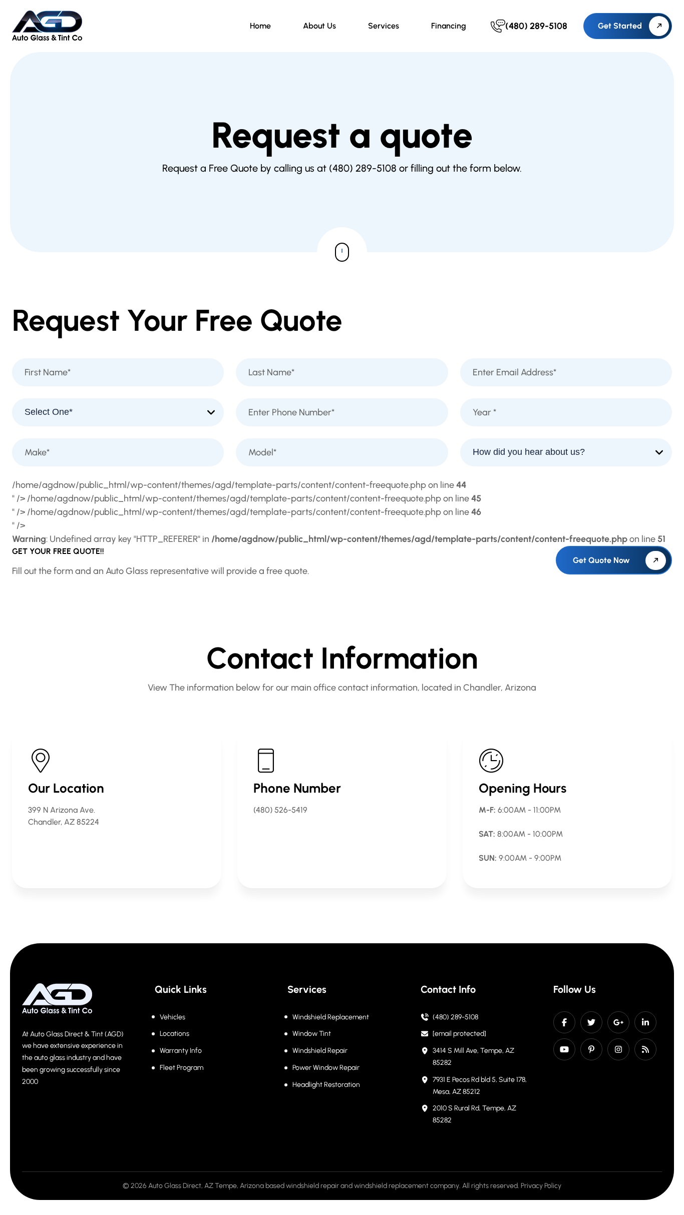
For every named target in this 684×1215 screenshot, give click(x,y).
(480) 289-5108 (455, 1017)
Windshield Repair (320, 1050)
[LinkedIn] (645, 1022)
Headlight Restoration (326, 1084)
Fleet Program (181, 1067)
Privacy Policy (541, 1185)
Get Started (620, 26)
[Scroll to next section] (342, 252)
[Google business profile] (618, 1022)
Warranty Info (181, 1050)
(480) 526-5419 (280, 810)
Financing (448, 26)
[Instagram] (618, 1049)
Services (383, 26)
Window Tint (311, 1033)
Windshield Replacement (330, 1017)
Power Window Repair (326, 1067)
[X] (591, 1022)
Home (260, 26)
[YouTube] (564, 1049)
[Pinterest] (591, 1049)
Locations (174, 1033)
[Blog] (645, 1049)
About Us (319, 26)
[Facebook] (564, 1022)
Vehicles (172, 1017)
